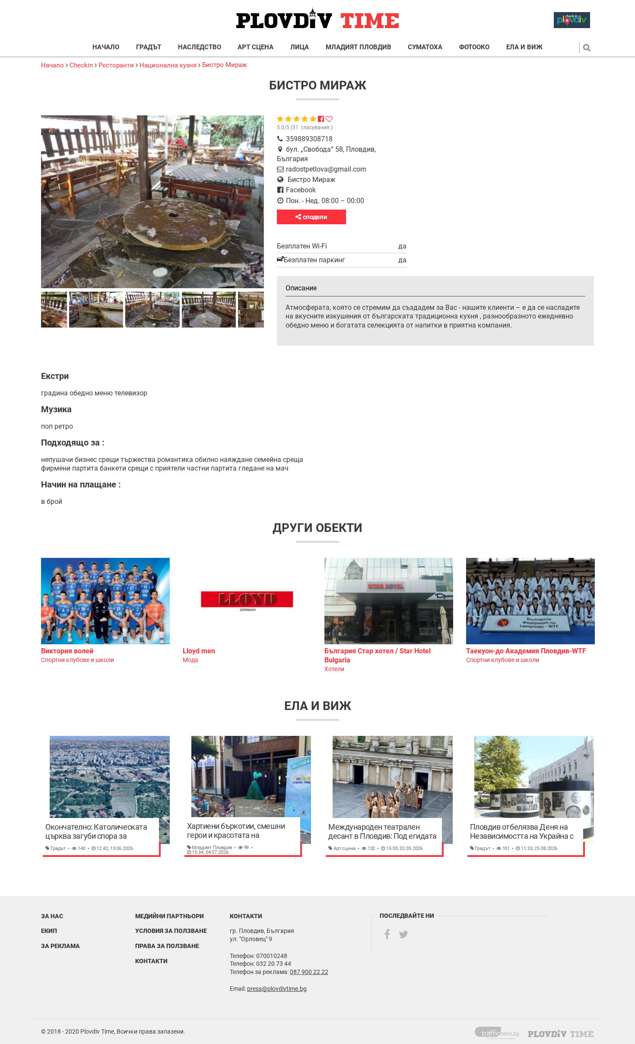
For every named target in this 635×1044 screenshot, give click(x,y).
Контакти (151, 961)
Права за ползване (167, 945)
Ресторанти (116, 65)
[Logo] (317, 17)
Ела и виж (524, 47)
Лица (299, 47)
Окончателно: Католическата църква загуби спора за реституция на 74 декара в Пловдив (96, 831)
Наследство (199, 47)
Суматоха (425, 47)
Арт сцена (255, 47)
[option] (105, 611)
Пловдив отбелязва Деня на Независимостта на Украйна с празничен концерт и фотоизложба (522, 831)
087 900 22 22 (309, 971)
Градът (148, 47)
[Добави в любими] (329, 119)
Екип (49, 930)
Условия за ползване (171, 930)
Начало (105, 47)
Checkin (81, 65)
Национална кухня (168, 65)
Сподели (314, 217)
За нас (52, 916)
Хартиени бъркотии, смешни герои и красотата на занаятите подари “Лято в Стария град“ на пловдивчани (238, 830)
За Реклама (60, 945)
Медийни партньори (169, 916)
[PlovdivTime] (500, 1031)
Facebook (301, 190)
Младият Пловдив (358, 47)
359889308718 (309, 139)
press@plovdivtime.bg (277, 988)
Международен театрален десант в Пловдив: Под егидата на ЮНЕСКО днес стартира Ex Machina (382, 831)
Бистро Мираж (224, 65)
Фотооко (474, 47)
